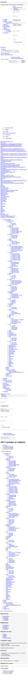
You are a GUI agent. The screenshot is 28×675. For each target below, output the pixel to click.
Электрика (8, 373)
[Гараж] (11, 104)
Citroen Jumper (4, 198)
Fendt (2, 208)
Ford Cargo (15, 190)
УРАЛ (2, 176)
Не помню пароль (17, 45)
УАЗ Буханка (9, 183)
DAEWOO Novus (5, 187)
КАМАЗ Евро (7, 146)
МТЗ (2, 212)
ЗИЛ (2, 179)
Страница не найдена (8, 446)
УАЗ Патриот (15, 183)
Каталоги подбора (7, 21)
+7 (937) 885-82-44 (5, 53)
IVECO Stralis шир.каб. (16, 281)
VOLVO (2, 148)
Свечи (7, 374)
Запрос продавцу (4, 668)
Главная (5, 19)
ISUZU (2, 167)
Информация (6, 29)
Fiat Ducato (3, 200)
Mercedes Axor (15, 159)
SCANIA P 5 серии (17, 153)
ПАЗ (2, 184)
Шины (7, 367)
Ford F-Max (10, 190)
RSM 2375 (3, 211)
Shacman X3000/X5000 (9, 145)
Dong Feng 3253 (4, 189)
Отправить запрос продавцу (7, 647)
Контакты (5, 32)
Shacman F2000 (7, 143)
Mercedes (3, 159)
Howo (2, 141)
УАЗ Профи (21, 183)
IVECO (2, 164)
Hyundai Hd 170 (5, 170)
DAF (2, 175)
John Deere (3, 203)
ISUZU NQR (12, 167)
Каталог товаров (7, 637)
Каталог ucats (9, 23)
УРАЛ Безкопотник (16, 176)
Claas (2, 207)
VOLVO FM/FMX (14, 148)
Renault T (21, 157)
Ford (2, 190)
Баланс (5, 27)
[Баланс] (11, 114)
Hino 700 (13, 172)
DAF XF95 (5, 175)
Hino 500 (9, 172)
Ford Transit (5, 190)
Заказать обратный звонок (7, 54)
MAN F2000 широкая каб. (17, 247)
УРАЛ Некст (9, 176)
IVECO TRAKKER (9, 165)
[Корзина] (11, 125)
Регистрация (19, 43)
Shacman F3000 (14, 143)
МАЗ (2, 147)
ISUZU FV (22, 167)
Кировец (3, 213)
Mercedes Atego (8, 159)
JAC (2, 163)
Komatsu (2, 209)
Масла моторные (4, 214)
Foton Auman (11, 191)
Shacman (2, 143)
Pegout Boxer (3, 201)
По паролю (16, 9)
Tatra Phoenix (4, 197)
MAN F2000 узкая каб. (8, 150)
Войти (14, 43)
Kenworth (3, 162)
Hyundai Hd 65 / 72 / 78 (16, 169)
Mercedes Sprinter (7, 161)
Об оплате (8, 30)
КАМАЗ (2, 146)
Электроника (9, 375)
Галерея (5, 20)
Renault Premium (7, 157)
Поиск (23, 60)
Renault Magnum (15, 157)
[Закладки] (11, 93)
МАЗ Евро (3, 178)
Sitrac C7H (3, 142)
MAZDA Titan (4, 192)
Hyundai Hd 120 (15, 296)
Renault (2, 157)
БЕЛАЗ (2, 185)
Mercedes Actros (15, 270)
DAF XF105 (10, 175)
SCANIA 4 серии (9, 153)
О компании (6, 625)
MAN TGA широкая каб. (18, 151)
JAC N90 (5, 163)
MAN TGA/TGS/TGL (7, 151)
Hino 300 (5, 172)
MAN (2, 150)
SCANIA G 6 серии (15, 259)
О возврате (5, 620)
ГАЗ (1, 180)
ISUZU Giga (17, 167)
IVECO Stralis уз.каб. (9, 164)
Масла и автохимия (10, 369)
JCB (1, 202)
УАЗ (1, 183)
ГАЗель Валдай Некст (16, 322)
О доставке (8, 31)
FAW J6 (2, 174)
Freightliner (3, 173)
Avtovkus (5, 445)
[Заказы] (11, 72)
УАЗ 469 (4, 183)
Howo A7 (5, 141)
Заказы (4, 634)
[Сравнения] (11, 83)
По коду (15, 8)
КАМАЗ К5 (19, 146)
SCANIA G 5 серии (15, 256)
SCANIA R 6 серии (16, 154)
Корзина (5, 24)
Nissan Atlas (3, 195)
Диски (7, 368)
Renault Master (14, 265)
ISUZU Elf (6, 167)
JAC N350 (9, 163)
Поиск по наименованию (17, 58)
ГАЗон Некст (10, 181)
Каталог (4, 59)
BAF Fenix (3, 186)
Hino (2, 172)
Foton (2, 191)
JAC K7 (13, 163)
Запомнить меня (18, 42)
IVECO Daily (17, 165)
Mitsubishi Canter (4, 194)
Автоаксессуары (10, 220)
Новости (5, 626)
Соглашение (6, 627)
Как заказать (6, 616)
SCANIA (3, 153)
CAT (2, 205)
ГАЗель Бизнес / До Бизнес (10, 180)
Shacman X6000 (17, 145)
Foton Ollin (5, 191)
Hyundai (2, 169)
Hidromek (3, 206)
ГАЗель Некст (20, 180)
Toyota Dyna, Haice (5, 196)
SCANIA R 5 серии (7, 154)
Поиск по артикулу (15, 57)
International (3, 168)
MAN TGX (14, 251)
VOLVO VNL (21, 148)
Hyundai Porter (7, 169)
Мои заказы (6, 25)
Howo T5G (10, 141)
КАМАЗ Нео (14, 146)
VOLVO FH (7, 148)
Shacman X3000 (15, 230)
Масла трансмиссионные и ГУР (8, 216)
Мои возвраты (6, 26)
